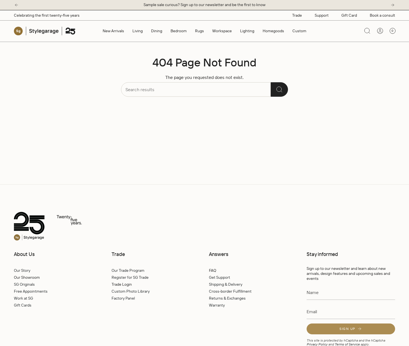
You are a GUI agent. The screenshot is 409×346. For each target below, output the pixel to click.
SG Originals (24, 284)
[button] (137, 31)
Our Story (22, 270)
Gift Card (349, 15)
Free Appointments (31, 291)
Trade (297, 15)
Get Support (219, 277)
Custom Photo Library (131, 291)
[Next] (392, 5)
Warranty (217, 305)
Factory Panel (123, 298)
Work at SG (23, 298)
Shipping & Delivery (225, 284)
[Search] (279, 89)
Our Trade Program (128, 270)
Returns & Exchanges (227, 298)
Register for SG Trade (130, 277)
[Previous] (16, 5)
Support (322, 15)
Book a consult (382, 15)
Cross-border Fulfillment (230, 291)
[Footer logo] (60, 226)
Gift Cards (22, 305)
